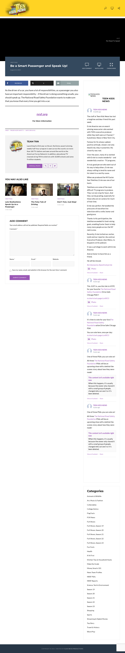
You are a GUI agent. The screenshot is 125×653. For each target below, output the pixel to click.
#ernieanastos (93, 265)
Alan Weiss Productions (73, 648)
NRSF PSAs (13, 62)
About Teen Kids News (68, 8)
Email (33, 259)
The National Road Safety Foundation (100, 322)
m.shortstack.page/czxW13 (98, 298)
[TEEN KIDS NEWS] (94, 95)
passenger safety (17, 130)
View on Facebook (92, 272)
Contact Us (90, 8)
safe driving (30, 130)
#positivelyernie (105, 265)
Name (12, 259)
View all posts (34, 166)
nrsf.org (42, 114)
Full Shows (35, 8)
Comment (14, 229)
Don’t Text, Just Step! (66, 202)
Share (101, 272)
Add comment (87, 68)
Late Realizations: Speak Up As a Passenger (13, 204)
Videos (49, 8)
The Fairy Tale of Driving (38, 203)
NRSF (7, 130)
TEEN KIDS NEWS (100, 109)
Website (56, 259)
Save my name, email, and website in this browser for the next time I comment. (39, 270)
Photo (93, 269)
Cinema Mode (111, 68)
